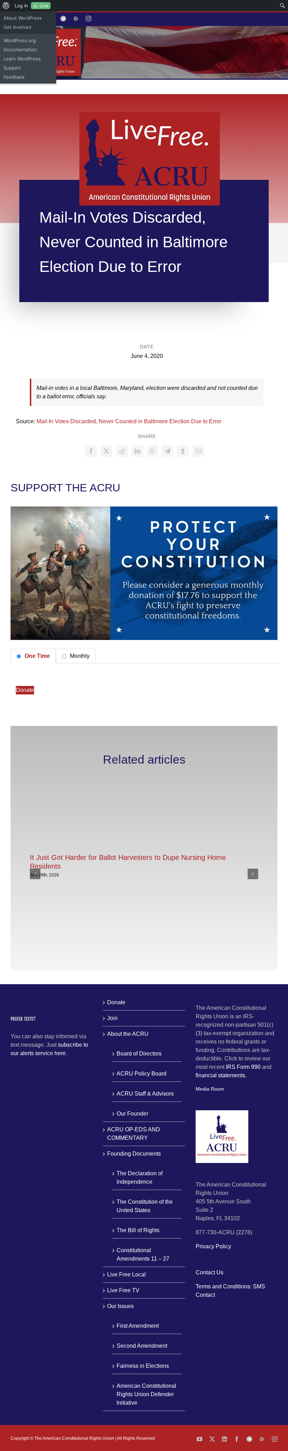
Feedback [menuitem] (14, 77)
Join (112, 1018)
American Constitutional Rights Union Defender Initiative (146, 1394)
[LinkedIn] (137, 451)
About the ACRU (128, 1034)
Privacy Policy (213, 1246)
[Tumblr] (183, 451)
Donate (25, 690)
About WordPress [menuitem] (23, 18)
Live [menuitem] (44, 5)
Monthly (79, 656)
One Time (36, 656)
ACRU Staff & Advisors (145, 1094)
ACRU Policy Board (141, 1074)
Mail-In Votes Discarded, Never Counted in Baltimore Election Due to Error (129, 421)
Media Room (210, 1089)
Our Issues (120, 1306)
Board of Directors (139, 1054)
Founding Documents (134, 1154)
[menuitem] (6, 5)
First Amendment (138, 1326)
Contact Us (209, 1272)
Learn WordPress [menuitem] (22, 58)
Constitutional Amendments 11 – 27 (143, 1254)
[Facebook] (91, 451)
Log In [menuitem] (21, 5)
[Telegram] (167, 451)
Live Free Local (126, 1274)
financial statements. (221, 1075)
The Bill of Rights (138, 1230)
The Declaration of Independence (140, 1177)
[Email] (198, 451)
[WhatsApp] (152, 451)
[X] (106, 451)
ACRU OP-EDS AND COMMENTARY (133, 1133)
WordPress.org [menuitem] (20, 40)
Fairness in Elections (143, 1366)
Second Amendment (142, 1346)
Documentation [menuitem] (20, 49)
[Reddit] (122, 451)
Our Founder (132, 1114)
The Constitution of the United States (145, 1206)
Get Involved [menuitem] (17, 27)
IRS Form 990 (243, 1067)
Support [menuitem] (12, 68)
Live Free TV (123, 1290)
